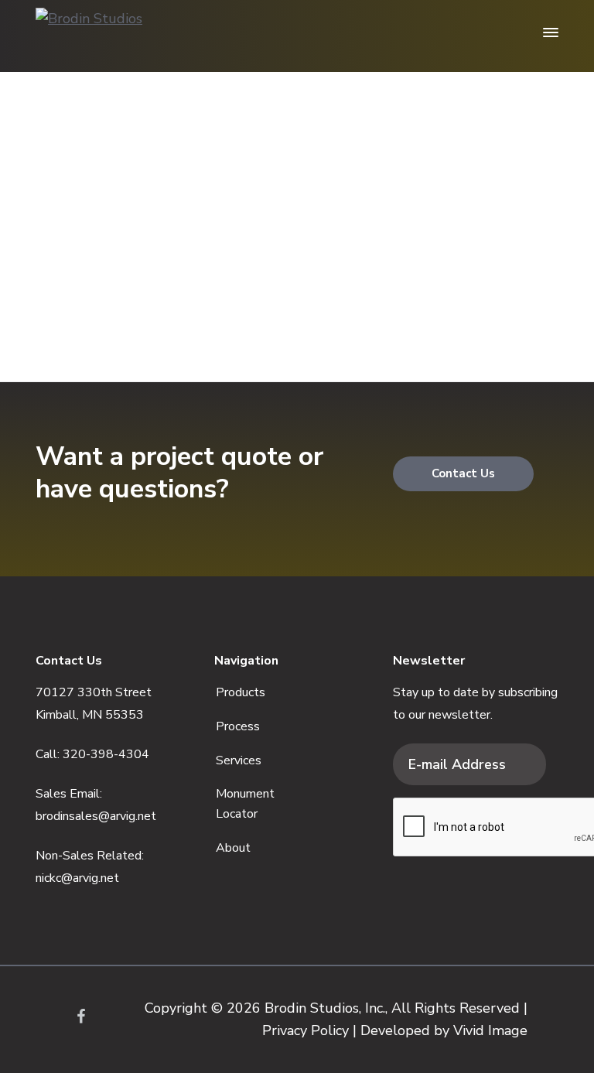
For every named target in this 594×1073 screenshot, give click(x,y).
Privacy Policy (305, 1030)
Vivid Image (490, 1030)
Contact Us (463, 473)
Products (240, 692)
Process (238, 726)
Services (238, 760)
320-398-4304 (106, 754)
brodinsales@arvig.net (96, 816)
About (233, 847)
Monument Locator (245, 803)
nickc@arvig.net (77, 878)
